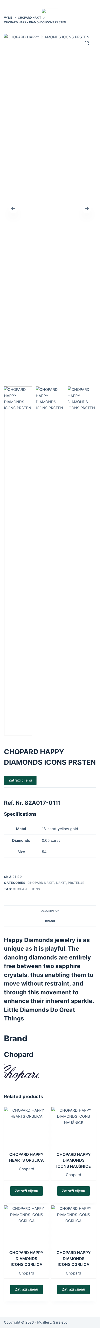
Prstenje (76, 883)
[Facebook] (87, 3)
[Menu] (6, 17)
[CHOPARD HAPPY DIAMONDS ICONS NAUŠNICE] (73, 1129)
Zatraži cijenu (20, 780)
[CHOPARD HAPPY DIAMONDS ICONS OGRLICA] (26, 1227)
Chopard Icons (26, 889)
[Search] (94, 17)
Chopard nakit (40, 883)
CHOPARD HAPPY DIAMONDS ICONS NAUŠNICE (73, 1160)
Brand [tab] (50, 921)
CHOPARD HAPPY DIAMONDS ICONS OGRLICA (26, 1258)
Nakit (61, 883)
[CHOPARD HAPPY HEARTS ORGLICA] (26, 1129)
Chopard (26, 1169)
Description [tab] (50, 910)
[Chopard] (21, 1072)
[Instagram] (94, 3)
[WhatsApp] (80, 3)
